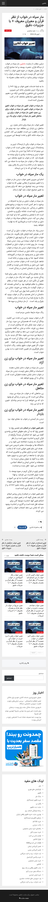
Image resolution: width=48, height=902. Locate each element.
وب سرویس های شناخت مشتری (30, 878)
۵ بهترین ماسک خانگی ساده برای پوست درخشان (25, 707)
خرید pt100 (37, 821)
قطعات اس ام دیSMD (33, 843)
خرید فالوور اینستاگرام (34, 800)
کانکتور (39, 864)
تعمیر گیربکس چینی (34, 850)
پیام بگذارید (23, 663)
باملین (44, 3)
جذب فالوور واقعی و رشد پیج (31, 868)
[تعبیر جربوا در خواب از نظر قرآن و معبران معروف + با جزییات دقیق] (13, 596)
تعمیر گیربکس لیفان (34, 846)
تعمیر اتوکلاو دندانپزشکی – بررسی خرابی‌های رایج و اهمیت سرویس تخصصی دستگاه (24, 702)
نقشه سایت (25, 898)
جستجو (41, 673)
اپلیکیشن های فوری (34, 789)
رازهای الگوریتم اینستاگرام (32, 818)
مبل (40, 786)
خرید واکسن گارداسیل (34, 857)
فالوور (39, 793)
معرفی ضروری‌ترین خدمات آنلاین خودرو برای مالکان (24, 697)
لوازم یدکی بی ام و (35, 835)
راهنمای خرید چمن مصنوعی (32, 828)
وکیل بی (38, 803)
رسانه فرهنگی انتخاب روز (33, 810)
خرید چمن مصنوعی (34, 860)
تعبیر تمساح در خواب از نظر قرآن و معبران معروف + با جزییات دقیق (36, 546)
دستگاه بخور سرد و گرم (33, 871)
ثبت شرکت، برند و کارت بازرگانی (30, 853)
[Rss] (19, 898)
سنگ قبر (38, 796)
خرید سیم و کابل (35, 832)
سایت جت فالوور (35, 807)
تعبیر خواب (8, 31)
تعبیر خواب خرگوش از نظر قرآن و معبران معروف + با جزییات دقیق (11, 546)
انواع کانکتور (37, 839)
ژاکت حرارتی (37, 825)
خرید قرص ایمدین (35, 875)
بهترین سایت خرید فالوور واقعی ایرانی (28, 814)
